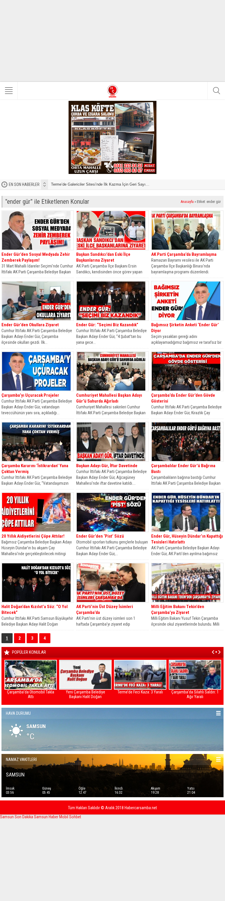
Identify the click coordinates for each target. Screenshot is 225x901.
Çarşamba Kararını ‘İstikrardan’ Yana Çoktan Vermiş (34, 468)
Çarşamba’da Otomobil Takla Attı (30, 694)
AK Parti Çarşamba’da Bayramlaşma (184, 254)
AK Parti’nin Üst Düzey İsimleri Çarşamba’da (104, 609)
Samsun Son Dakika (17, 816)
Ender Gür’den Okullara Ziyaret (30, 324)
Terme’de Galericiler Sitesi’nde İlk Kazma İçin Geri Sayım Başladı (107, 184)
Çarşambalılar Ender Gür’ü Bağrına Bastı (183, 468)
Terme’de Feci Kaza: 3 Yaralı (140, 692)
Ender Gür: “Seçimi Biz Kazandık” (107, 324)
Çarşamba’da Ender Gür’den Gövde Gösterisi (183, 398)
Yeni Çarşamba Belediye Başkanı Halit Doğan (85, 694)
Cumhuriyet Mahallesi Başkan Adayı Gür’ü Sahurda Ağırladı (109, 398)
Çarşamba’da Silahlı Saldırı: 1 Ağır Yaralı (195, 694)
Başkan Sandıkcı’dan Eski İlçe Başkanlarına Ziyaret (103, 257)
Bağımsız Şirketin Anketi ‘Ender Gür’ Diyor (185, 327)
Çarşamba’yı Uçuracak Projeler (30, 395)
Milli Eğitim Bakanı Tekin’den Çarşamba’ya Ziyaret (177, 609)
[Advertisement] (112, 41)
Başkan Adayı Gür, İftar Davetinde (106, 465)
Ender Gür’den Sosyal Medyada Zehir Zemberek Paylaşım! (35, 257)
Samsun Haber (46, 816)
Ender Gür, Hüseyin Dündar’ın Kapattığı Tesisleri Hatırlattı (187, 539)
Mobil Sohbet (70, 816)
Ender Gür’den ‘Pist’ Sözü (100, 536)
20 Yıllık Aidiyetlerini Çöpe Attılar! (32, 536)
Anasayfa (187, 202)
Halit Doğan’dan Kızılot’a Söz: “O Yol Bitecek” (34, 609)
